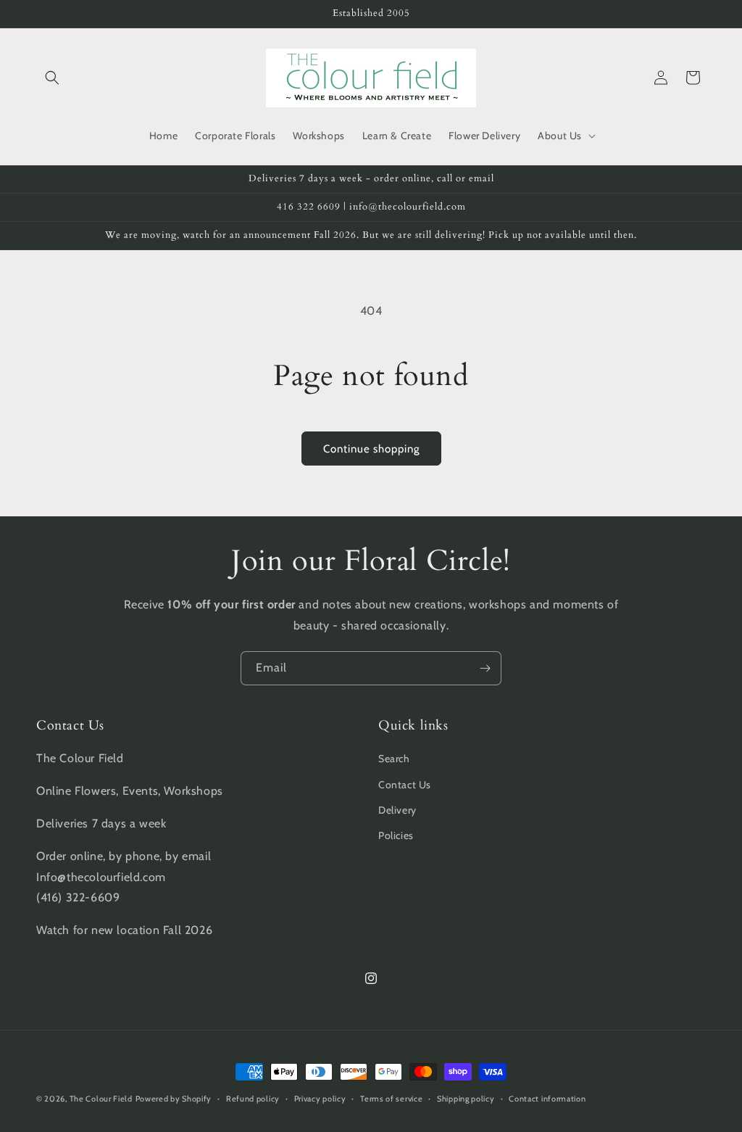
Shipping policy (466, 1099)
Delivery (397, 810)
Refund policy (253, 1099)
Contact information (547, 1099)
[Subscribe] (485, 668)
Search (394, 758)
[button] (52, 78)
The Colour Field (101, 1099)
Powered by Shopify (174, 1099)
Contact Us (404, 784)
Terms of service (391, 1099)
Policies (396, 835)
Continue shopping (371, 448)
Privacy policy (320, 1099)
